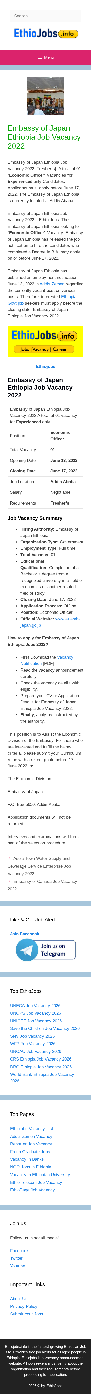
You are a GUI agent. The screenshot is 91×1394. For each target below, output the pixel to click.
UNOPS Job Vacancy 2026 (35, 1013)
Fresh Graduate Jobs (30, 1151)
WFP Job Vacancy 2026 (32, 1043)
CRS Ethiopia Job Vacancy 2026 (40, 1059)
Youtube (17, 1266)
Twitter (16, 1258)
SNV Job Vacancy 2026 (32, 1036)
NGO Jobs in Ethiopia (31, 1167)
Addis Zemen (52, 284)
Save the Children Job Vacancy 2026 (45, 1028)
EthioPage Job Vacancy (32, 1190)
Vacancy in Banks (27, 1159)
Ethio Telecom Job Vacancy (36, 1182)
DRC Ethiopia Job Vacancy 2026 (41, 1067)
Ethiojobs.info (16, 1346)
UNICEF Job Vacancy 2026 (36, 1021)
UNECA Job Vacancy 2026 (35, 1005)
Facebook (19, 1250)
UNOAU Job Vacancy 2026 (35, 1051)
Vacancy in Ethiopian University (40, 1174)
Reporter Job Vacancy (31, 1144)
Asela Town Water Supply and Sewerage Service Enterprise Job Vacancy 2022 (39, 866)
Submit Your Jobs (26, 1314)
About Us (19, 1298)
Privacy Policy (23, 1306)
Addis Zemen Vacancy (31, 1136)
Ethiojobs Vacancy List (31, 1128)
